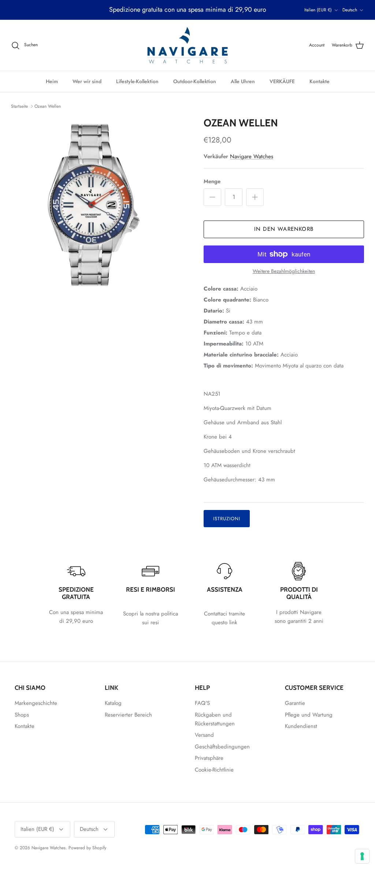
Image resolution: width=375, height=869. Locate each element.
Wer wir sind (87, 81)
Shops (22, 715)
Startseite (19, 106)
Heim (52, 81)
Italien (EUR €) (318, 10)
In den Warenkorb (283, 229)
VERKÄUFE (282, 81)
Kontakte (319, 81)
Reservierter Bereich (128, 715)
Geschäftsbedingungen (222, 747)
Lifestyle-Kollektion (137, 81)
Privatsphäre (209, 758)
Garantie (295, 703)
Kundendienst (301, 726)
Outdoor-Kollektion (194, 81)
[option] (99, 206)
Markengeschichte (36, 703)
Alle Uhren (243, 81)
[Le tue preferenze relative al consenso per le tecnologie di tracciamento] (362, 856)
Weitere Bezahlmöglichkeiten (284, 271)
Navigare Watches (251, 156)
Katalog (113, 703)
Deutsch (349, 10)
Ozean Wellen (47, 106)
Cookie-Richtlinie (214, 770)
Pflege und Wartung (309, 715)
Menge (212, 181)
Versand (204, 735)
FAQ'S (202, 703)
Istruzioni (226, 518)
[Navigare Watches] (187, 45)
